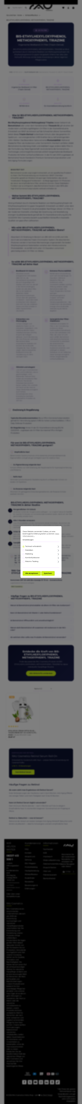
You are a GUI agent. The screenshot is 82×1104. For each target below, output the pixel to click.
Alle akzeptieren (31, 573)
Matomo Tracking (31, 561)
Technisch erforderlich (33, 546)
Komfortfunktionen (32, 558)
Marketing (29, 554)
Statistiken (29, 550)
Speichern (48, 573)
